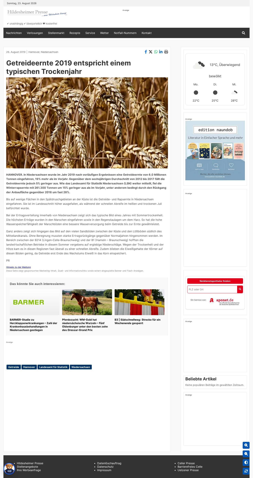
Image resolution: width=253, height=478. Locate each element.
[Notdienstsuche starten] (240, 289)
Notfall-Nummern (125, 33)
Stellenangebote (27, 466)
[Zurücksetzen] (246, 471)
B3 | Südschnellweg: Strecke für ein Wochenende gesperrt (137, 321)
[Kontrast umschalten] (246, 462)
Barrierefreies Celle (190, 466)
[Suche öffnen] (243, 33)
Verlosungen (35, 33)
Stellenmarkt (56, 33)
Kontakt (147, 33)
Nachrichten (14, 33)
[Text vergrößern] (246, 445)
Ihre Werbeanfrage (29, 470)
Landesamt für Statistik (53, 367)
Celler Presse (186, 463)
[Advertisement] (185, 19)
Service (90, 33)
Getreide (13, 367)
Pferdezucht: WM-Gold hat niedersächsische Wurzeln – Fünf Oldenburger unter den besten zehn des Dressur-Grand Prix (85, 324)
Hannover (33, 51)
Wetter (104, 33)
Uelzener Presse (188, 470)
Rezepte (75, 33)
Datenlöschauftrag (109, 463)
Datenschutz (105, 466)
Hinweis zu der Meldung (18, 267)
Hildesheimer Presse (30, 463)
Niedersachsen (49, 51)
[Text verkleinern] (246, 453)
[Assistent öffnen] (9, 469)
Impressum (104, 470)
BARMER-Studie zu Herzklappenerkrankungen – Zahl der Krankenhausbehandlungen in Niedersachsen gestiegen (33, 324)
